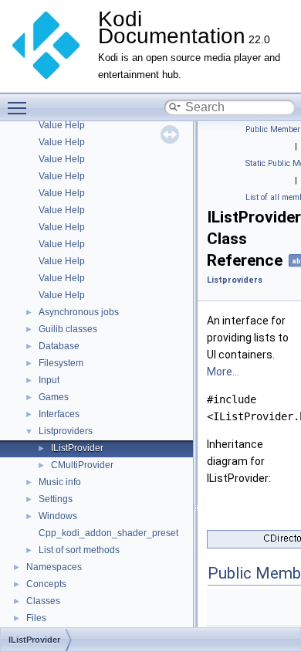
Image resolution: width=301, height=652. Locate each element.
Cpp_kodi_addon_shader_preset (108, 533)
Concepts (46, 584)
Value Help (62, 125)
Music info (60, 482)
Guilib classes (68, 329)
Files (36, 618)
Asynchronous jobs (79, 312)
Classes (43, 601)
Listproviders (66, 431)
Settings (56, 499)
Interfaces (59, 414)
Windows (58, 516)
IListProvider (77, 448)
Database (59, 346)
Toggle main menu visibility (20, 107)
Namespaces (54, 567)
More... (223, 371)
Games (54, 397)
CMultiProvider (82, 465)
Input (49, 380)
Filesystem (61, 363)
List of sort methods (79, 550)
